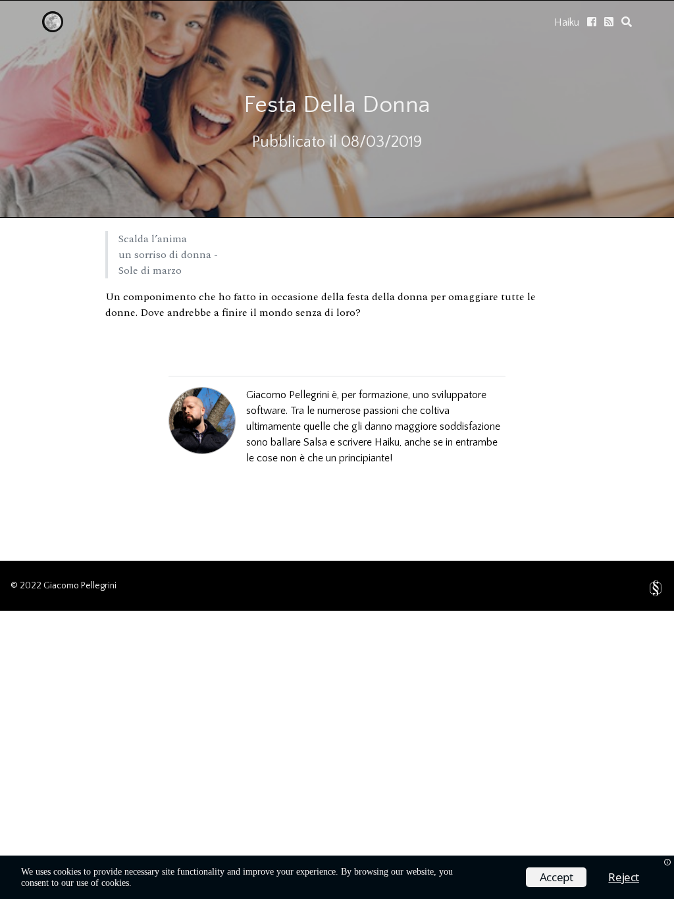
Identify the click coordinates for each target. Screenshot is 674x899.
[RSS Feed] (608, 21)
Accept (556, 877)
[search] (626, 21)
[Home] (52, 29)
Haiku (566, 22)
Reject (623, 877)
